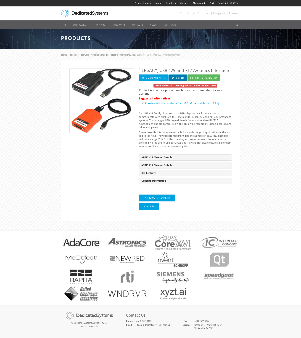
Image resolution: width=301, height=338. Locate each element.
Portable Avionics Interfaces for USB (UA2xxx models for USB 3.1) (182, 103)
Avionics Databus (99, 55)
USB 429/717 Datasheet (156, 198)
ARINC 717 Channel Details (156, 165)
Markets (138, 25)
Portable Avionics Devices (122, 55)
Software (79, 25)
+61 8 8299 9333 (229, 3)
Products (73, 55)
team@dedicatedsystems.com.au (153, 325)
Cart (212, 3)
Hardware (119, 25)
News (153, 25)
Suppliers (171, 3)
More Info (149, 206)
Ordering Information (153, 180)
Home (64, 55)
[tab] (185, 158)
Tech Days (170, 25)
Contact (184, 3)
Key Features (148, 173)
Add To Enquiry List (206, 78)
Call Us (179, 78)
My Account (199, 3)
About (159, 3)
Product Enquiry (143, 3)
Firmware (99, 25)
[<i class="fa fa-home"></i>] (65, 24)
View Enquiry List (156, 78)
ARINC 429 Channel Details (156, 157)
